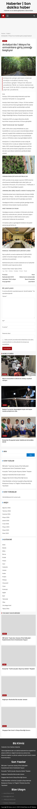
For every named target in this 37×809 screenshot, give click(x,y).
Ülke (3, 602)
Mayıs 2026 (5, 517)
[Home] (3, 15)
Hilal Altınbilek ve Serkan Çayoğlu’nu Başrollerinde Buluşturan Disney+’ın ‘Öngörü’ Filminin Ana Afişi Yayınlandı (17, 483)
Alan (6, 271)
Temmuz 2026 (6, 511)
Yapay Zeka (5, 608)
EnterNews (24, 807)
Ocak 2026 (5, 523)
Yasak (25, 271)
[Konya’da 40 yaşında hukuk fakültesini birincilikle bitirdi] (18, 427)
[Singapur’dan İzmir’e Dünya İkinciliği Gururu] (18, 717)
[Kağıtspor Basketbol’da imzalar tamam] (18, 686)
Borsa (4, 554)
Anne (3, 544)
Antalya (11, 271)
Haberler (5, 567)
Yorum (4, 296)
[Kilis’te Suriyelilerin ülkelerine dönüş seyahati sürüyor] (18, 365)
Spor (3, 596)
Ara (5, 451)
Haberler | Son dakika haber (18, 5)
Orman (21, 271)
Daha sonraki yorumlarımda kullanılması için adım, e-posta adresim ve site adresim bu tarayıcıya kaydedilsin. (18, 342)
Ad (3, 320)
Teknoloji (5, 599)
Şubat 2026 (5, 520)
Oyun (4, 586)
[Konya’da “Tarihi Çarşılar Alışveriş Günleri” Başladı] (18, 655)
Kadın (4, 41)
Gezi (3, 564)
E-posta (5, 327)
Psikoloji (4, 589)
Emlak (4, 557)
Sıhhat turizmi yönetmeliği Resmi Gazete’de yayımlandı (27, 278)
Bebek (4, 548)
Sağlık (4, 592)
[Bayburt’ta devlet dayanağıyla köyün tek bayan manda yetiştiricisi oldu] (18, 396)
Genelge (16, 271)
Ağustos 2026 (6, 507)
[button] (7, 16)
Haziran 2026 (6, 514)
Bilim (3, 551)
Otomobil (5, 583)
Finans (4, 560)
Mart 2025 (5, 533)
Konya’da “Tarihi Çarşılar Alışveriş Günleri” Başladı (16, 471)
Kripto (4, 576)
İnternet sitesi (6, 333)
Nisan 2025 (5, 530)
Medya (4, 580)
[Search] (34, 15)
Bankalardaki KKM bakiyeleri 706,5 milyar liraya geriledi (9, 278)
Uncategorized (6, 605)
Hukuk (4, 570)
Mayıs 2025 (5, 527)
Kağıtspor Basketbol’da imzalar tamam (13, 474)
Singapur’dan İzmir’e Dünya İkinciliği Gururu (15, 478)
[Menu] (7, 16)
